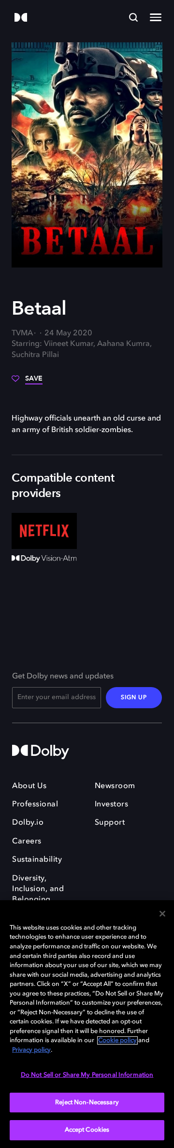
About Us (29, 786)
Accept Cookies (87, 1130)
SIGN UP (134, 698)
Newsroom (115, 786)
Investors (112, 804)
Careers (27, 841)
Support (110, 823)
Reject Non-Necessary (87, 1102)
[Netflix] (44, 531)
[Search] (133, 17)
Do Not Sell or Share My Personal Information (87, 1075)
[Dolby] (21, 18)
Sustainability (37, 860)
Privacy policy (31, 1050)
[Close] (162, 913)
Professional (35, 804)
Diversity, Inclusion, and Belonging (38, 889)
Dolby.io (28, 823)
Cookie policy (117, 1040)
